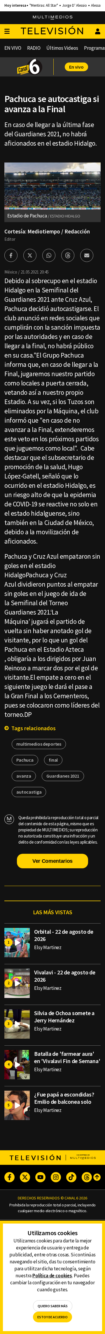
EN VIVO (12, 48)
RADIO (34, 48)
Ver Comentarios (52, 861)
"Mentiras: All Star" (43, 5)
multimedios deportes (38, 744)
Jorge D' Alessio (74, 5)
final (53, 760)
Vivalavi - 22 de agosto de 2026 (64, 976)
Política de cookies (52, 1275)
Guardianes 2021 (62, 776)
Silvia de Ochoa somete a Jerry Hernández (64, 1016)
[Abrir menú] (7, 31)
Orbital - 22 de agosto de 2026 (63, 935)
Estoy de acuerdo (52, 1317)
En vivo (76, 67)
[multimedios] (53, 17)
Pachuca (25, 760)
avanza (23, 776)
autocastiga (28, 792)
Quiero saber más (53, 1306)
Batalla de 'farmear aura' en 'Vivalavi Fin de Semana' (67, 1057)
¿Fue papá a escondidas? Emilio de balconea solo (64, 1098)
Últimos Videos (62, 48)
